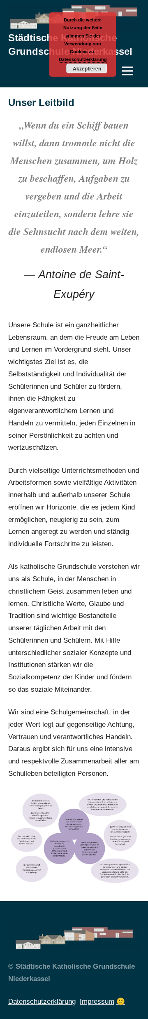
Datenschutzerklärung (42, 1001)
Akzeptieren (87, 68)
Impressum (97, 1001)
